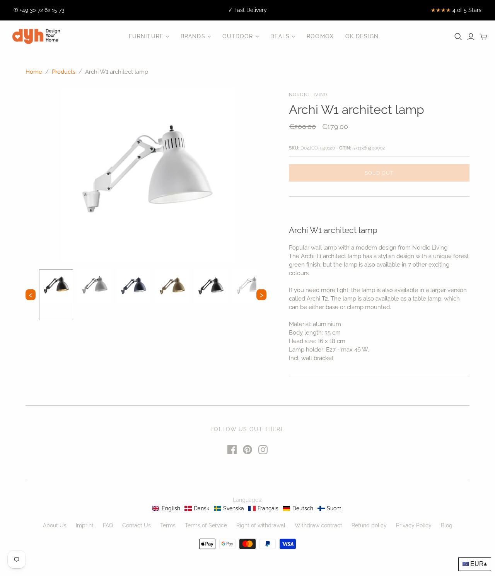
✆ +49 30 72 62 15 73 (39, 10)
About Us (55, 525)
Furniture (146, 36)
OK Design (362, 36)
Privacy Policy (414, 525)
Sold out (379, 173)
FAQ (108, 525)
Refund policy (369, 525)
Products (63, 71)
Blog (446, 525)
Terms (168, 525)
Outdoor (237, 36)
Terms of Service (206, 525)
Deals (280, 36)
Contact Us (136, 525)
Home (34, 71)
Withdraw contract (318, 525)
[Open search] (458, 37)
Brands (193, 36)
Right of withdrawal (260, 525)
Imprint (85, 525)
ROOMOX (320, 36)
